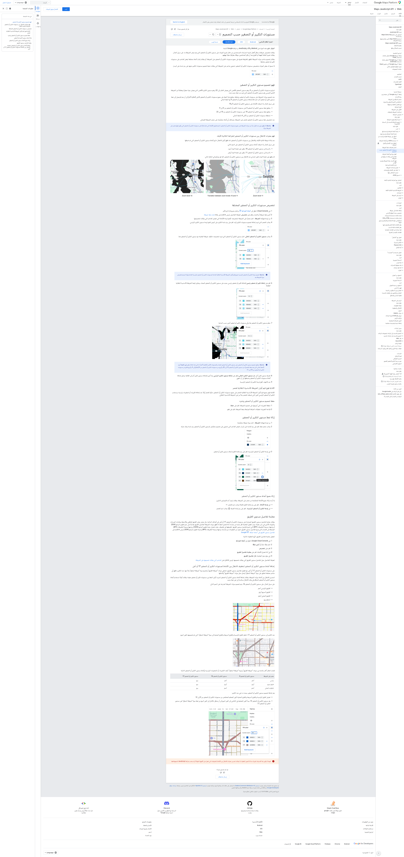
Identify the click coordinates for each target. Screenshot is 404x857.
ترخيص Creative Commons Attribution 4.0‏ (247, 785)
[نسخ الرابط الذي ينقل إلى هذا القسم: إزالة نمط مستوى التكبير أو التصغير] (240, 417)
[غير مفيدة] (171, 29)
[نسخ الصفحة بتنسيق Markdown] (213, 34)
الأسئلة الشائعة (369, 825)
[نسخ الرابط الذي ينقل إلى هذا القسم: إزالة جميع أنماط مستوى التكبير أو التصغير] (239, 496)
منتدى (331, 2)
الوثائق (349, 2)
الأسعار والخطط (147, 825)
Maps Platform (389, 2)
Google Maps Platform (249, 29)
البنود (371, 852)
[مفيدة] (175, 29)
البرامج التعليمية (369, 832)
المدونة (339, 2)
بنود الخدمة (148, 835)
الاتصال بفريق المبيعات (52, 9)
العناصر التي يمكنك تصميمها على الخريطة (208, 560)
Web (399, 9)
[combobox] (40, 2)
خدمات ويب (259, 835)
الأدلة (400, 14)
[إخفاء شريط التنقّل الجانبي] (379, 853)
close (3, 8)
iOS (241, 42)
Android (253, 42)
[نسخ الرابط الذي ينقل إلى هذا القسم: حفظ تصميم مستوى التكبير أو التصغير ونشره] (237, 401)
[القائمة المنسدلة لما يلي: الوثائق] (345, 2)
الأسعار (357, 2)
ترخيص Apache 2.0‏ (200, 785)
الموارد (379, 14)
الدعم (150, 832)
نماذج (386, 14)
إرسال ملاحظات (177, 35)
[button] (390, 114)
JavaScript (229, 42)
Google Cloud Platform (313, 844)
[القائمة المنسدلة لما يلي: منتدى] (327, 2)
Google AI (298, 844)
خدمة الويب (214, 42)
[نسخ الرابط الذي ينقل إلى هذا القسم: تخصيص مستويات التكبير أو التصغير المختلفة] (230, 205)
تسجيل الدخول (7, 2)
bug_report (10, 8)
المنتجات (364, 2)
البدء (66, 9)
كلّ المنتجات (287, 844)
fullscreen (6, 8)
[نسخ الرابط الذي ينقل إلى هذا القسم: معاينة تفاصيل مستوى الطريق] (245, 516)
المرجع (393, 14)
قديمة (371, 14)
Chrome (337, 844)
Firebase (327, 844)
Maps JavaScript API (384, 9)
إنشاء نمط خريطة (209, 215)
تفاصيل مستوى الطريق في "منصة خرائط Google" (258, 532)
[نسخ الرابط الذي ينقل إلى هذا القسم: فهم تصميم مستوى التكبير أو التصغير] (238, 85)
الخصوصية (365, 852)
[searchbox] (389, 20)
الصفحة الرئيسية (270, 29)
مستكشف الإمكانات (368, 829)
